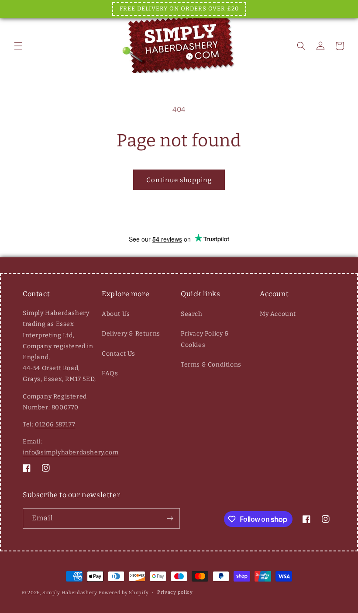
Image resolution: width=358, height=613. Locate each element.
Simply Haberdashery (69, 593)
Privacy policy (175, 592)
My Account (278, 314)
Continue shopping (179, 180)
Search (192, 314)
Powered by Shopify (124, 593)
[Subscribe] (169, 518)
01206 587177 (55, 424)
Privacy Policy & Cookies (205, 339)
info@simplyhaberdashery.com (70, 452)
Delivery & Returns (131, 333)
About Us (116, 314)
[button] (18, 45)
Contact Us (118, 353)
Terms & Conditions (211, 364)
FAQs (110, 373)
